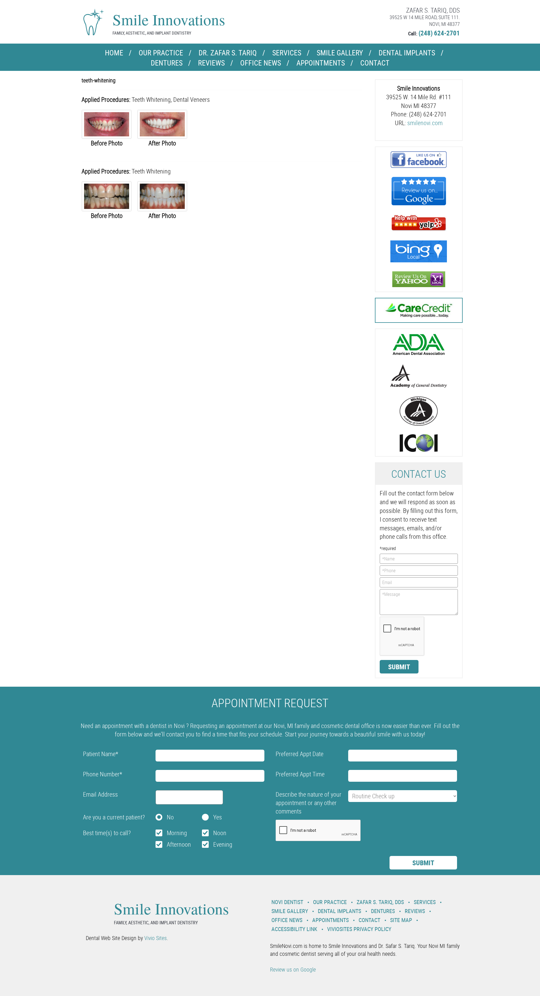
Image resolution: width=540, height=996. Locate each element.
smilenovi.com (425, 123)
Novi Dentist (287, 902)
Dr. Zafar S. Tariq (228, 53)
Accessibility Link (294, 929)
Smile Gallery (340, 53)
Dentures (167, 63)
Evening (222, 844)
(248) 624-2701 (439, 33)
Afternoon (179, 844)
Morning (177, 833)
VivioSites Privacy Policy (359, 929)
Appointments (320, 63)
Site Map (401, 920)
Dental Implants (407, 53)
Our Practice (161, 53)
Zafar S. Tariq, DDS (380, 902)
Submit (399, 666)
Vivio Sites (155, 938)
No (170, 817)
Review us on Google (293, 969)
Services (286, 53)
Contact (375, 63)
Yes (217, 817)
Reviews (211, 63)
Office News (260, 63)
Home (114, 53)
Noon (219, 833)
